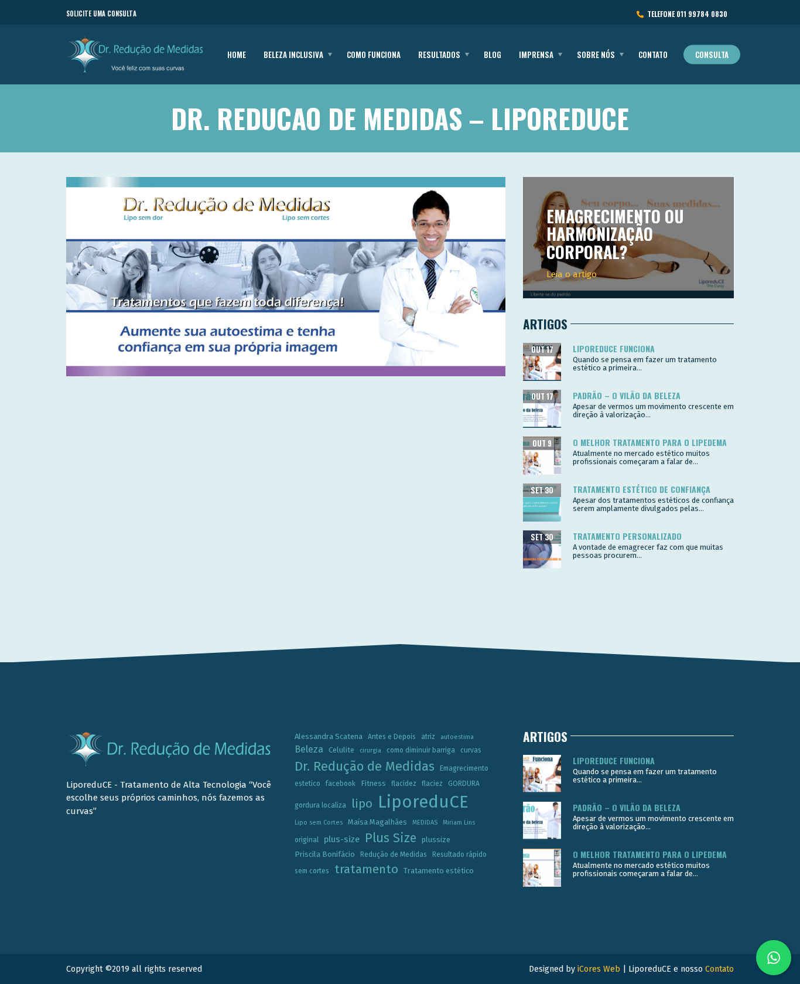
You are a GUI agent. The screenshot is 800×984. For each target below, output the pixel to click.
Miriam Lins (459, 822)
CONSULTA (712, 54)
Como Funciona (374, 54)
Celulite (341, 749)
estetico (307, 783)
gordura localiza (320, 805)
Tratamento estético (439, 870)
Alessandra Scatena (329, 736)
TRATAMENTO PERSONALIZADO (627, 536)
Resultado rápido (459, 854)
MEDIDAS (424, 822)
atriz (428, 737)
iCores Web (598, 969)
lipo (361, 803)
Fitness (373, 783)
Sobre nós (596, 54)
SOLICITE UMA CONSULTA (101, 13)
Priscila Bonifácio (325, 854)
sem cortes (312, 871)
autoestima (457, 737)
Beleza (309, 749)
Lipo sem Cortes (319, 822)
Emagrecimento (464, 768)
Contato (653, 54)
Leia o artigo (571, 274)
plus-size (342, 839)
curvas (470, 750)
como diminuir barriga (421, 750)
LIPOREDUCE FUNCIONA (614, 348)
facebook (340, 783)
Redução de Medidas (393, 854)
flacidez (403, 783)
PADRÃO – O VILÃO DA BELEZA (627, 395)
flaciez (432, 783)
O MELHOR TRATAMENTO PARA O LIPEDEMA (650, 442)
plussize (436, 839)
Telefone (685, 14)
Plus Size (390, 838)
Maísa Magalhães (377, 822)
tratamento (366, 869)
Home (236, 54)
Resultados (439, 54)
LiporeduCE (423, 802)
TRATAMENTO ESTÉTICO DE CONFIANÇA (641, 489)
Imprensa (536, 54)
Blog (492, 54)
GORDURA (464, 783)
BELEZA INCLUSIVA (293, 54)
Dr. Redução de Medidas (365, 766)
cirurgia (370, 750)
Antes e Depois (392, 737)
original (307, 840)
